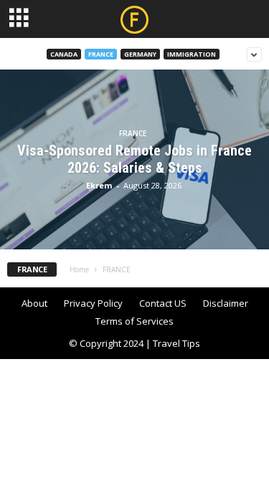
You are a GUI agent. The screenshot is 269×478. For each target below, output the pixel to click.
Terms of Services (134, 321)
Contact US (163, 303)
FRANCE (100, 54)
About (34, 303)
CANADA (63, 54)
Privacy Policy (93, 303)
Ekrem (99, 185)
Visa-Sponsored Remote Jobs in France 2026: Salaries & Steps (134, 159)
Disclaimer (225, 303)
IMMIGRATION (191, 54)
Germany (140, 54)
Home (79, 269)
